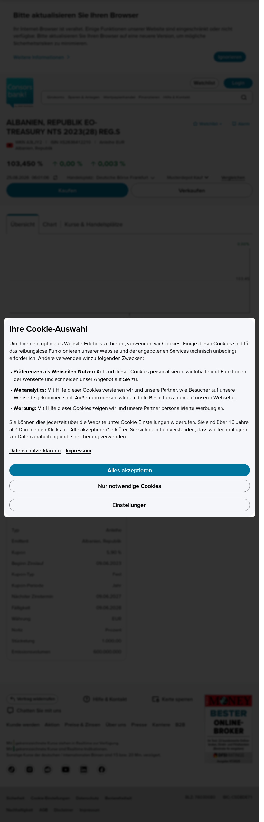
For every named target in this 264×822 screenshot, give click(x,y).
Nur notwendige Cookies (129, 485)
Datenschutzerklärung (35, 450)
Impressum (78, 450)
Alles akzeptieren (130, 470)
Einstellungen (129, 504)
